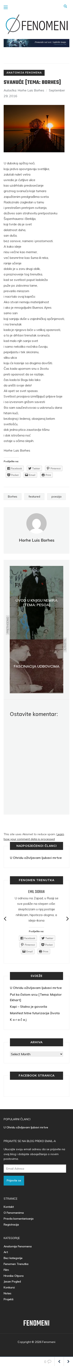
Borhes (12, 496)
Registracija (11, 1224)
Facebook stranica (37, 1075)
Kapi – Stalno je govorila (28, 1006)
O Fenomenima (14, 1213)
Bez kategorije (13, 1258)
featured (34, 496)
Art (6, 1252)
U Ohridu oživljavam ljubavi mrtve (36, 858)
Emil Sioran (36, 892)
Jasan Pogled (12, 1281)
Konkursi (9, 1287)
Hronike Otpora (14, 1276)
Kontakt (9, 1207)
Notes (7, 1293)
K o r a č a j (18, 1020)
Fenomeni (36, 1323)
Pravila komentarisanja (18, 1218)
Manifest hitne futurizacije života (35, 1013)
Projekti (8, 1299)
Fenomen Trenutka (16, 1264)
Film (6, 1270)
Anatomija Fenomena (24, 72)
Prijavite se (14, 1180)
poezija (56, 496)
